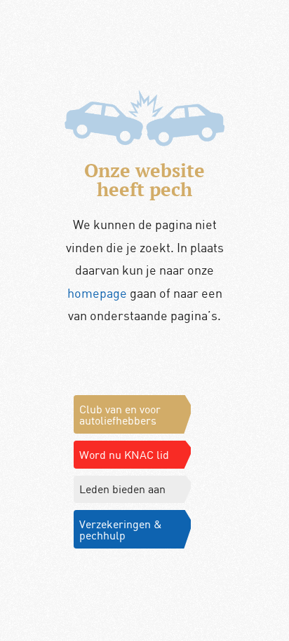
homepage (97, 293)
